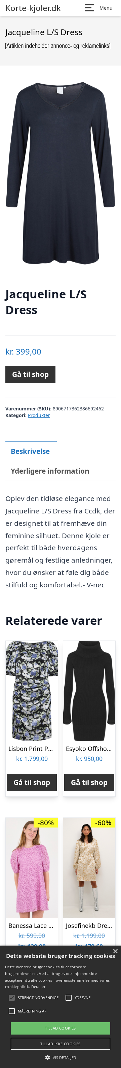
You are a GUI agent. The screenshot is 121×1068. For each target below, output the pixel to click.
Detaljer (38, 986)
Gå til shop (30, 374)
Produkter (39, 415)
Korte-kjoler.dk (33, 8)
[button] (60, 1057)
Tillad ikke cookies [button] (60, 1043)
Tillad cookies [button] (60, 1028)
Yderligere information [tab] (50, 471)
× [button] (115, 951)
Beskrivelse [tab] (30, 451)
